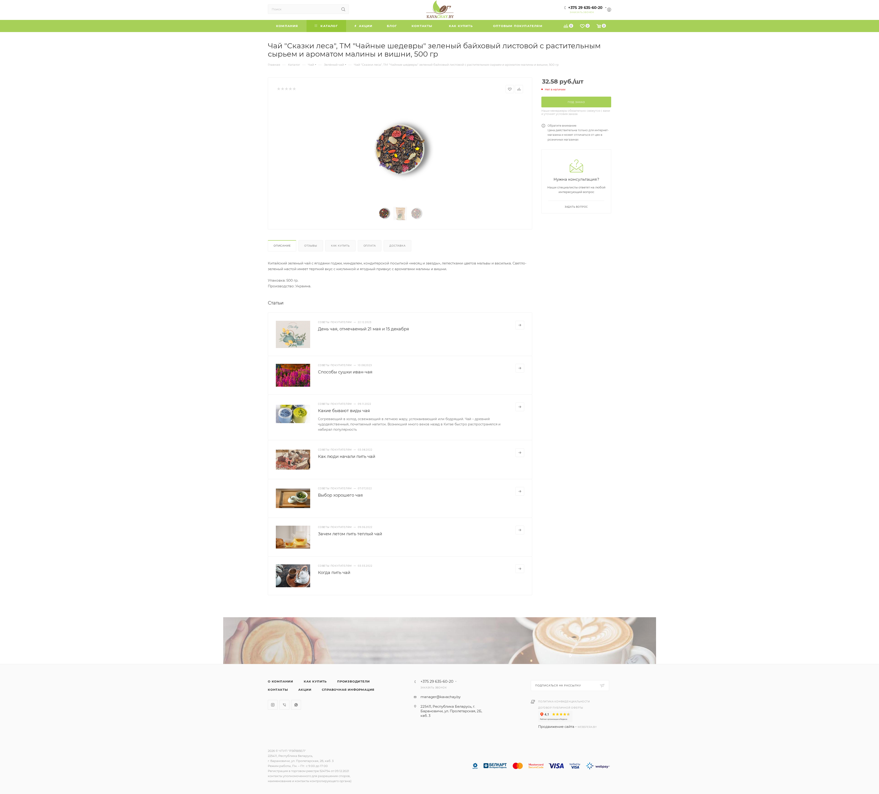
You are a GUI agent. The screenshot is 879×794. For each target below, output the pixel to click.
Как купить (340, 245)
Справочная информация (348, 689)
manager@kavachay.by (441, 697)
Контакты (278, 689)
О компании (280, 681)
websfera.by (587, 727)
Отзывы (310, 245)
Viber (284, 705)
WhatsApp (296, 705)
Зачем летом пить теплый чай (350, 533)
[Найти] (343, 9)
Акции (304, 689)
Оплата (370, 245)
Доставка (397, 245)
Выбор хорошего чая (340, 495)
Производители (353, 681)
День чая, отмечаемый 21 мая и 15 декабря (363, 329)
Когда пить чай (334, 572)
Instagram (273, 705)
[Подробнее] (519, 325)
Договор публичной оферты (560, 707)
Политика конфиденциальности (564, 701)
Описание (282, 245)
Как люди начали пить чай (346, 456)
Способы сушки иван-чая (345, 372)
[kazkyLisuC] (400, 150)
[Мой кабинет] (609, 10)
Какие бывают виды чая (344, 410)
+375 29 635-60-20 (585, 7)
